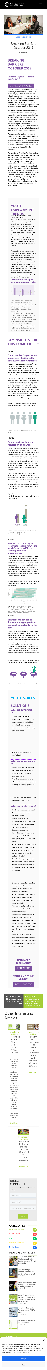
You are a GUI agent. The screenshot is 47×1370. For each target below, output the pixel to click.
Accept (23, 1359)
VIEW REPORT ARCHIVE (21, 86)
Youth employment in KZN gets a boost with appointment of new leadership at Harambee (32, 1001)
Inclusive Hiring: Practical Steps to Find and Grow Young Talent (26, 1271)
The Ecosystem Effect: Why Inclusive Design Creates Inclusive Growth (26, 1259)
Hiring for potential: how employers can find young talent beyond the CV (27, 1284)
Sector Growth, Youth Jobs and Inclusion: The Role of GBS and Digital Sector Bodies (26, 1298)
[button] (44, 1340)
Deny (23, 1365)
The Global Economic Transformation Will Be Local (26, 1310)
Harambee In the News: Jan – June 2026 (26, 1322)
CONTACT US (23, 968)
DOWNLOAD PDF (23, 984)
